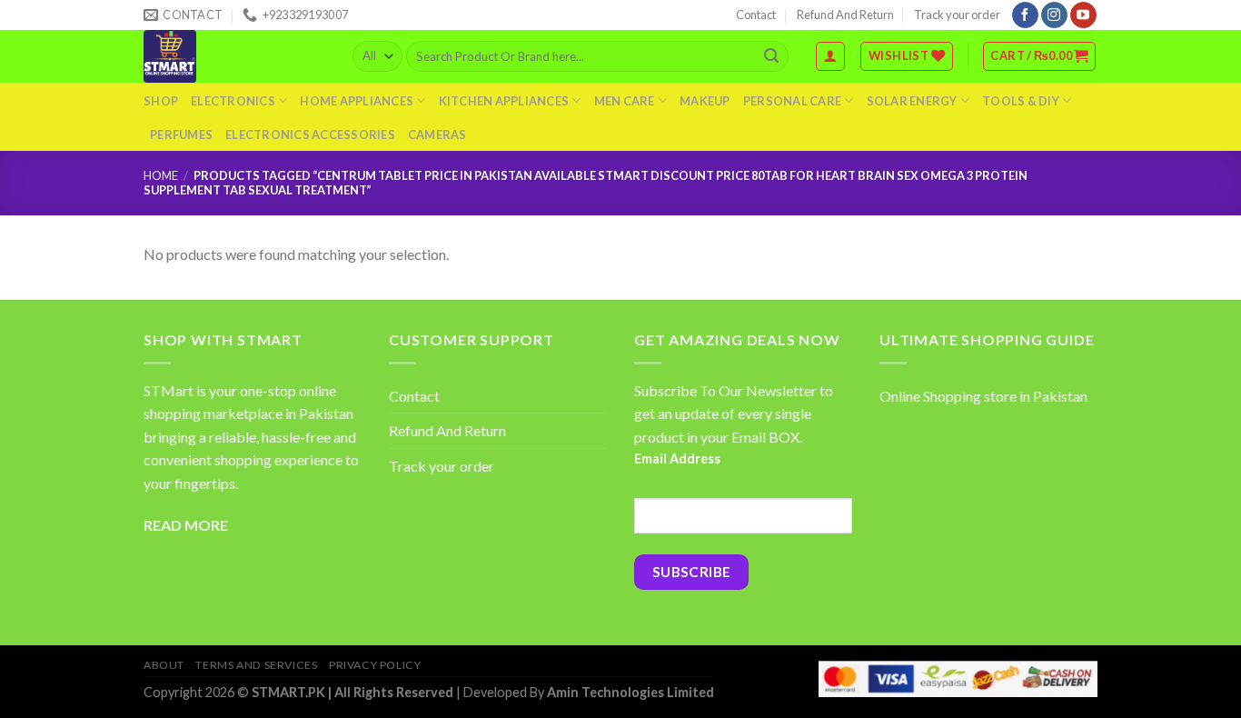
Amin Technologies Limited (630, 692)
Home (161, 175)
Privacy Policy (375, 665)
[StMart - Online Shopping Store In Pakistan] (234, 56)
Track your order (957, 14)
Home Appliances (356, 101)
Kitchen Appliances (504, 101)
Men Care (624, 101)
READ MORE (186, 525)
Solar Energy (912, 101)
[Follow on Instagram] (1054, 15)
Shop (161, 101)
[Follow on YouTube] (1083, 15)
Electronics (233, 101)
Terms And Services (256, 665)
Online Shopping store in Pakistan (983, 395)
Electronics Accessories (310, 134)
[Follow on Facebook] (1025, 15)
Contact (756, 14)
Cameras (437, 134)
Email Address (677, 458)
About (164, 665)
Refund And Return (845, 14)
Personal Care (792, 101)
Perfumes (181, 134)
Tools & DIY (1020, 101)
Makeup (705, 101)
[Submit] (771, 56)
